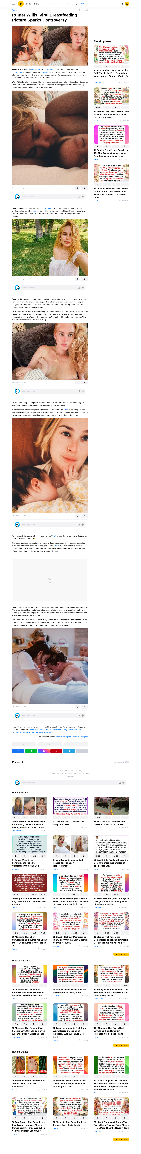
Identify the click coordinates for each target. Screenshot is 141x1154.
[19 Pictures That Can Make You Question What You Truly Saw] (111, 806)
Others (56, 546)
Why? (54, 536)
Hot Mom (48, 208)
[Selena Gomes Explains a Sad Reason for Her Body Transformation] (70, 844)
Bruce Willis (35, 69)
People (14, 10)
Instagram (44, 72)
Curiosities (97, 82)
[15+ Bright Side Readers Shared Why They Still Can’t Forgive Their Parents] (29, 883)
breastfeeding (17, 72)
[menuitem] (53, 4)
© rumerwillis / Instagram (19, 188)
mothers (33, 211)
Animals (96, 1093)
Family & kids (98, 121)
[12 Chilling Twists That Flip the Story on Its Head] (70, 806)
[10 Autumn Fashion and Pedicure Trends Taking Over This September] (29, 1065)
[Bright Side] (28, 4)
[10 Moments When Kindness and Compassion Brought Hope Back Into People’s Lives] (70, 1065)
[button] (24, 744)
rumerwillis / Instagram (62, 737)
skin (65, 410)
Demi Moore (48, 69)
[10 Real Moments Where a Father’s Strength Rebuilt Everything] (70, 974)
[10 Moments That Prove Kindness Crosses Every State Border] (70, 1106)
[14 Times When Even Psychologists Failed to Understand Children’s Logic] (29, 844)
